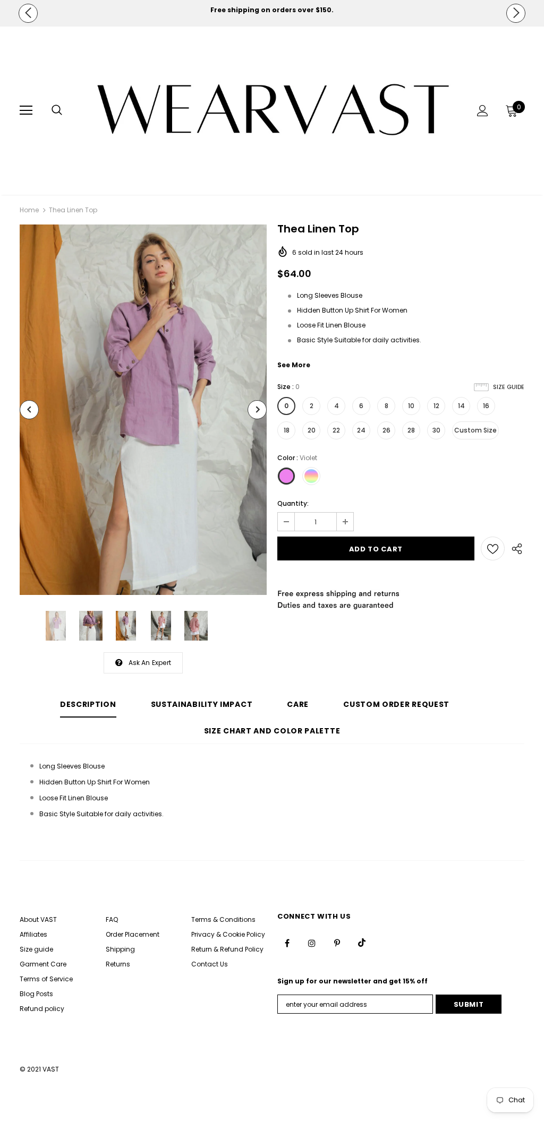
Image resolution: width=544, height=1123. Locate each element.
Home (29, 209)
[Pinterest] (336, 942)
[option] (272, 10)
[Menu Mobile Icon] (26, 110)
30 (436, 430)
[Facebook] (286, 942)
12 (436, 405)
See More (293, 364)
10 (411, 405)
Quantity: (293, 503)
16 (486, 405)
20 (312, 430)
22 (336, 430)
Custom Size (475, 430)
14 (461, 405)
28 (411, 430)
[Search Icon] (57, 110)
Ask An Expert (150, 662)
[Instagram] (311, 942)
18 (287, 430)
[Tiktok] (361, 942)
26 (386, 430)
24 (361, 430)
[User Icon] (482, 110)
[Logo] (273, 110)
